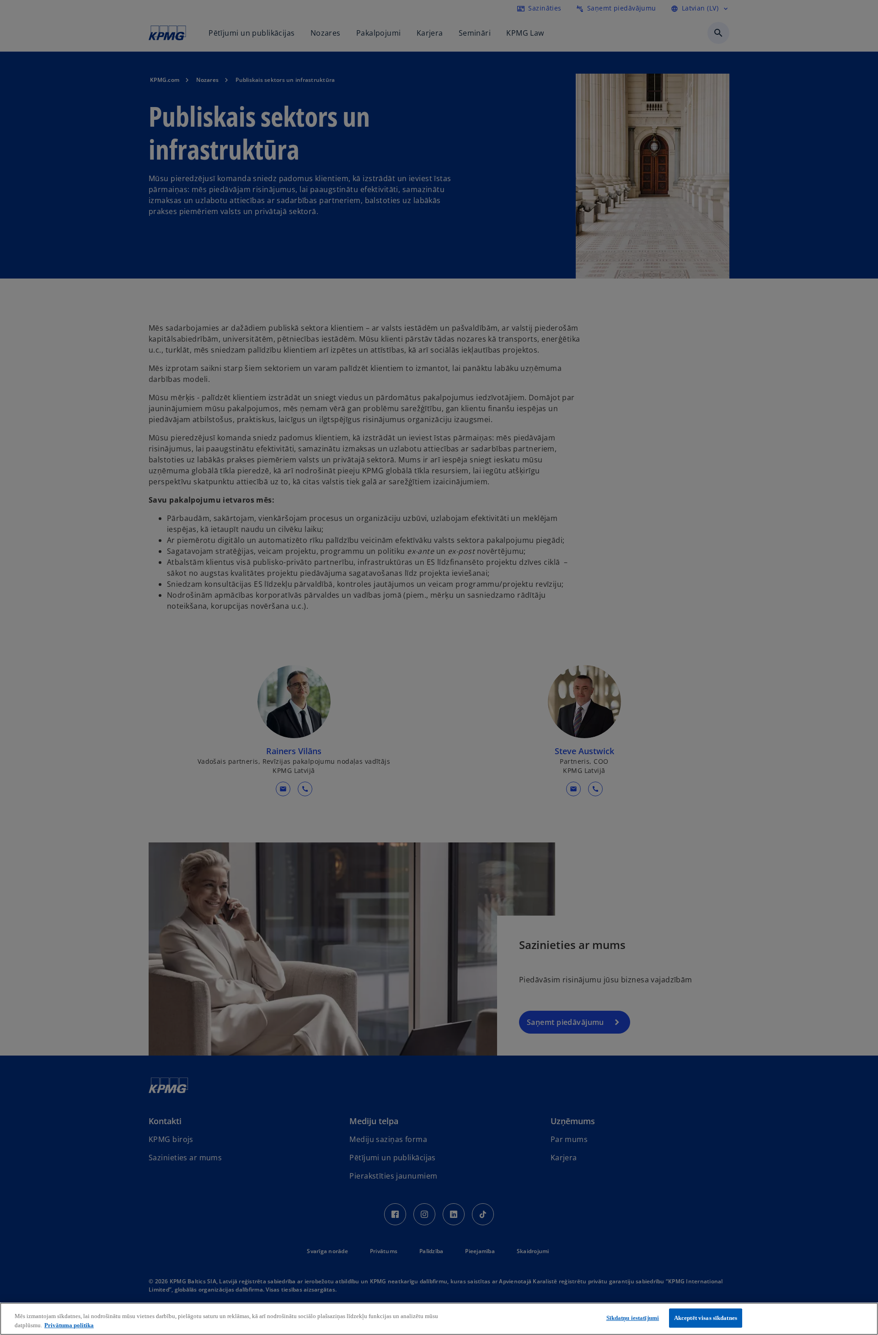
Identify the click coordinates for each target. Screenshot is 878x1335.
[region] (439, 1319)
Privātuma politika (69, 1325)
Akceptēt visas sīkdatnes (705, 1317)
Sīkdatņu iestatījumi (632, 1317)
